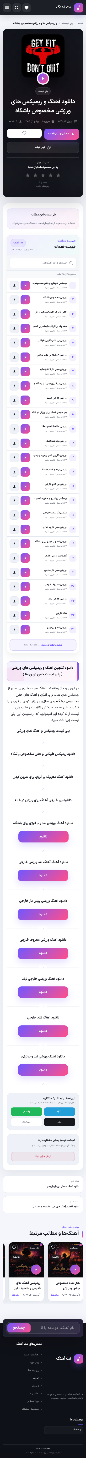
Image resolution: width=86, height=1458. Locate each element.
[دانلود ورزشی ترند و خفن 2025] (14, 472)
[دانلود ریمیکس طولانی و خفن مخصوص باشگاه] (14, 285)
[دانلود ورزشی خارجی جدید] (14, 400)
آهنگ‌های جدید (31, 1355)
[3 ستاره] (43, 175)
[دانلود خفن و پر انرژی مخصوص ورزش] (14, 314)
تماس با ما (34, 1393)
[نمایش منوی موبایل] (7, 7)
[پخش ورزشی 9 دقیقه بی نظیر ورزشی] (25, 357)
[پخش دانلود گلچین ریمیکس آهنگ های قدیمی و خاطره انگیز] (36, 1270)
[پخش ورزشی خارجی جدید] (25, 400)
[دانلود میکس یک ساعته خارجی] (14, 515)
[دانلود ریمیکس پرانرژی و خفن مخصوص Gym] (14, 500)
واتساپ (26, 1111)
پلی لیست (68, 23)
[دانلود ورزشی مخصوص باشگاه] (14, 299)
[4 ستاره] (50, 175)
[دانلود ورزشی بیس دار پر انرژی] (14, 529)
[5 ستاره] (58, 175)
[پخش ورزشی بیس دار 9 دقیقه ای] (25, 371)
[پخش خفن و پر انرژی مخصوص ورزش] (25, 314)
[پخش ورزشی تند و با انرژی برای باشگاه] (25, 543)
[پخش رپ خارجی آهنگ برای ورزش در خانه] (25, 414)
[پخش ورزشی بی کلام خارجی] (25, 486)
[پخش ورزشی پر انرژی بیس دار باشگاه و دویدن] (25, 386)
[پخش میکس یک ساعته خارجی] (25, 515)
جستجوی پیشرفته (30, 1409)
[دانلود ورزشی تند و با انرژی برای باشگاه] (14, 543)
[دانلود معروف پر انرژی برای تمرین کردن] (14, 328)
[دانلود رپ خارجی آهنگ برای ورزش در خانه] (14, 414)
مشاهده (55, 1295)
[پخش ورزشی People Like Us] (25, 429)
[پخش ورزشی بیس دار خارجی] (25, 572)
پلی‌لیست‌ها (33, 1370)
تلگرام (59, 1111)
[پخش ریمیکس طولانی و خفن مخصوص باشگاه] (25, 285)
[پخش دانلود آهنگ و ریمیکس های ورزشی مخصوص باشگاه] (43, 78)
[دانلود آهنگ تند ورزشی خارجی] (14, 558)
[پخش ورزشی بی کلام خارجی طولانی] (25, 342)
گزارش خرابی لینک (43, 1156)
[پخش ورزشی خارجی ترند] (25, 601)
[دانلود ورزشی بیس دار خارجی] (14, 572)
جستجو (19, 1328)
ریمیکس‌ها (34, 1362)
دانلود (43, 836)
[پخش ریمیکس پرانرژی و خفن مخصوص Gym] (25, 500)
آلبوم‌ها (36, 1378)
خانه (80, 23)
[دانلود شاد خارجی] (14, 615)
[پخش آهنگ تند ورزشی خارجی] (25, 558)
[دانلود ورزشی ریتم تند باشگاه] (14, 443)
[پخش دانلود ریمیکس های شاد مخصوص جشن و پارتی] (75, 1270)
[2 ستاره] (35, 175)
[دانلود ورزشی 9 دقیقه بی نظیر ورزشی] (14, 357)
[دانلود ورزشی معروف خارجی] (14, 586)
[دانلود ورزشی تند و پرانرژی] (14, 629)
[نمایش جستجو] (16, 7)
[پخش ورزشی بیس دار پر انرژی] (25, 529)
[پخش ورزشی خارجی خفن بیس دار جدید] (25, 457)
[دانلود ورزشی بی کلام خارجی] (14, 486)
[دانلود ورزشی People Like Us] (14, 429)
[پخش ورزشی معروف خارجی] (25, 586)
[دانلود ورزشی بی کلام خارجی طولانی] (14, 342)
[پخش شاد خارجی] (25, 615)
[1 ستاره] (28, 175)
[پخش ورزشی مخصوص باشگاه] (25, 299)
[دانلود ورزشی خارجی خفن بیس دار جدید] (14, 457)
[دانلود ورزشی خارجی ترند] (14, 601)
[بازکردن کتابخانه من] (26, 7)
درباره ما (35, 1386)
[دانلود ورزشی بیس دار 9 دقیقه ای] (14, 371)
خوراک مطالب (33, 1401)
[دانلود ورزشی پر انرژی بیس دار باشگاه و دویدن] (14, 386)
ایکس (59, 1122)
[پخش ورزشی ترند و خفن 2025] (25, 472)
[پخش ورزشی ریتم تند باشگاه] (25, 443)
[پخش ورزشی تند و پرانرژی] (25, 629)
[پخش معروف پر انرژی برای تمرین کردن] (25, 328)
